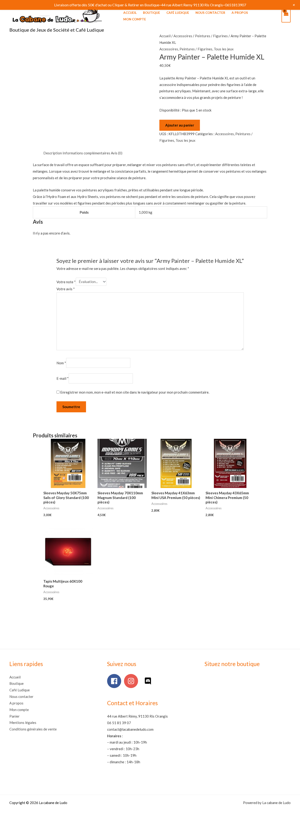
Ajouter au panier (179, 125)
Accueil (130, 13)
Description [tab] (52, 153)
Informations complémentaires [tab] (86, 153)
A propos (240, 13)
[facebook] (115, 681)
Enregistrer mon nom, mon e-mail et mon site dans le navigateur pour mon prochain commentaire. (134, 392)
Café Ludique (177, 13)
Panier (14, 716)
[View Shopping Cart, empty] (286, 15)
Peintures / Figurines (211, 36)
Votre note (66, 281)
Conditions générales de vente (33, 729)
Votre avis (65, 289)
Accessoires (182, 36)
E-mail (62, 378)
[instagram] (132, 681)
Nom (61, 363)
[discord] (149, 681)
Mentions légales (22, 722)
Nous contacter (210, 13)
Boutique (151, 13)
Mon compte (134, 19)
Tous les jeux (224, 49)
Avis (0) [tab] (116, 153)
